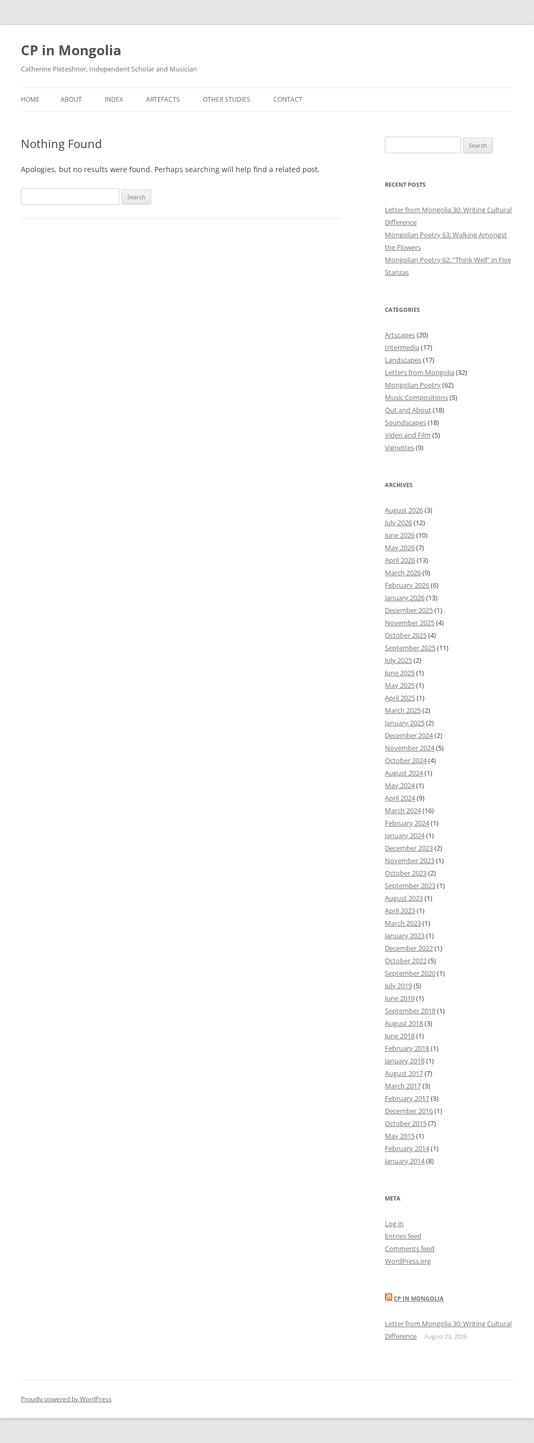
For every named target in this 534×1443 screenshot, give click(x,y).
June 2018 (400, 1035)
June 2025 (400, 672)
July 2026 (398, 522)
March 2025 (403, 710)
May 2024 (400, 785)
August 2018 (404, 1023)
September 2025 (410, 647)
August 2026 (404, 510)
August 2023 (404, 898)
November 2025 (409, 622)
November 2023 (409, 860)
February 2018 (407, 1048)
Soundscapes (405, 422)
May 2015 (400, 1136)
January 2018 (404, 1060)
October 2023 (406, 873)
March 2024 (403, 810)
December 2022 (409, 948)
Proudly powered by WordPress (66, 1399)
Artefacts (163, 99)
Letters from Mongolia (419, 372)
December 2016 (409, 1110)
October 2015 (406, 1123)
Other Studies (226, 99)
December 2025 (409, 610)
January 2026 (404, 597)
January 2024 (404, 835)
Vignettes (399, 447)
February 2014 (407, 1148)
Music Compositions (416, 397)
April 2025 (400, 697)
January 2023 (404, 935)
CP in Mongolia (71, 50)
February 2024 (407, 823)
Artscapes (400, 334)
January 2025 (404, 722)
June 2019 (400, 998)
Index (114, 99)
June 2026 (400, 535)
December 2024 (409, 735)
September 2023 (410, 885)
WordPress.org (408, 1261)
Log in (394, 1223)
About (71, 99)
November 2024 (409, 748)
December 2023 (409, 848)
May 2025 (400, 685)
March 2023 (403, 923)
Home (30, 99)
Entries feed (403, 1236)
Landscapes (403, 360)
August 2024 (404, 773)
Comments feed (409, 1248)
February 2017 (407, 1098)
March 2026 (403, 572)
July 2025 (398, 660)
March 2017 (403, 1085)
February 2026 (407, 585)
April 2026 (400, 560)
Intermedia (402, 347)
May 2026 (400, 547)
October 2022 (406, 960)
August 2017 (404, 1073)
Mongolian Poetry (413, 385)
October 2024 (406, 760)
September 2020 (410, 973)
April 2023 (400, 910)
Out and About (408, 410)
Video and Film (408, 435)
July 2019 (398, 985)
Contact (287, 99)
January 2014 (404, 1161)
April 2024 (400, 798)
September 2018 (410, 1010)
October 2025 (406, 635)
